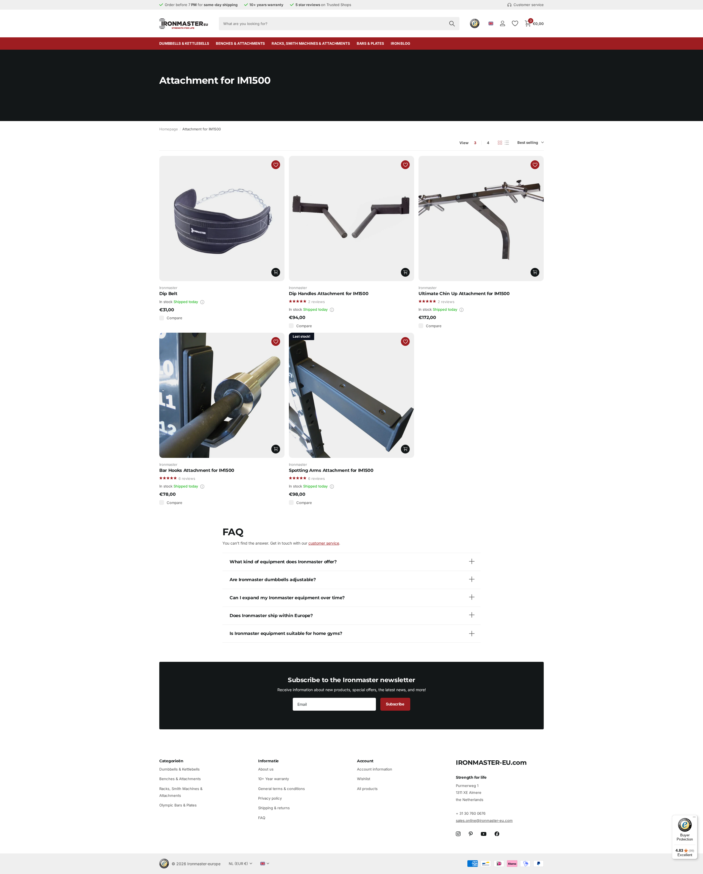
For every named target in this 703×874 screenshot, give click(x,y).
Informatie (268, 760)
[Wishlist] (515, 23)
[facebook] (497, 834)
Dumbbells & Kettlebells (184, 43)
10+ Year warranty (273, 779)
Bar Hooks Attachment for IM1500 (196, 470)
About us (266, 769)
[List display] (507, 142)
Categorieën (171, 760)
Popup (202, 301)
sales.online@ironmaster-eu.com (484, 820)
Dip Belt (168, 293)
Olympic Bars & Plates (178, 805)
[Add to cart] (275, 272)
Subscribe (395, 704)
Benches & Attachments (240, 43)
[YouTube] (483, 834)
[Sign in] (502, 23)
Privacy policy (270, 798)
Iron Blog (400, 43)
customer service (323, 543)
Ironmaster (168, 287)
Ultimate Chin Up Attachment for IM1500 (464, 293)
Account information (374, 769)
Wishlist (363, 779)
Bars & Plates (370, 43)
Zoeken (451, 23)
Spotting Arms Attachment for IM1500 (331, 470)
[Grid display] (500, 142)
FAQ (261, 818)
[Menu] (694, 818)
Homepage (168, 129)
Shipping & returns (274, 808)
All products (367, 788)
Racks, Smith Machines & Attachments (311, 43)
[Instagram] (458, 834)
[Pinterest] (471, 834)
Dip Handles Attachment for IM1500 (328, 293)
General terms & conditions (281, 788)
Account (365, 760)
